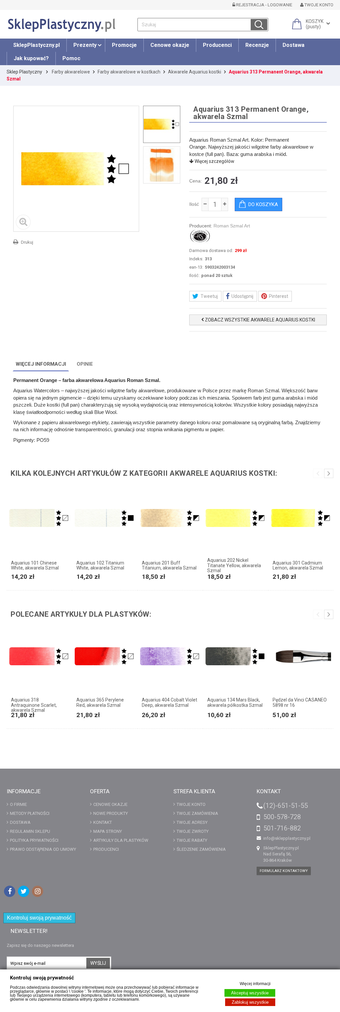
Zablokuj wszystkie (250, 1002)
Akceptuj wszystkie (250, 992)
